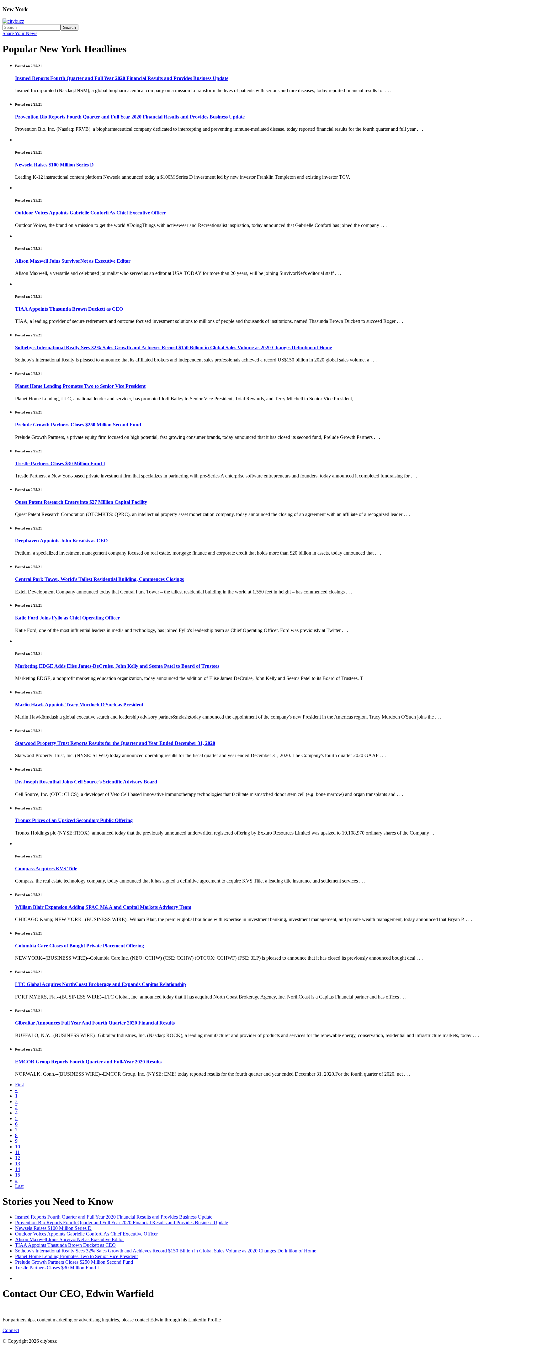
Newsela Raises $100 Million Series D (54, 164)
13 (17, 1163)
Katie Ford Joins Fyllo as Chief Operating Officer (67, 617)
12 (17, 1158)
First (19, 1084)
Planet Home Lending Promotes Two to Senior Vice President (80, 386)
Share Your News (20, 33)
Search (69, 27)
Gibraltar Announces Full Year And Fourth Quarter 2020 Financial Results (95, 1022)
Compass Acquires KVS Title (46, 868)
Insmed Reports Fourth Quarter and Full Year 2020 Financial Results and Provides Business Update (121, 78)
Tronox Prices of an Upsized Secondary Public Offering (74, 820)
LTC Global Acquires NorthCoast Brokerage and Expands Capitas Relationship (100, 984)
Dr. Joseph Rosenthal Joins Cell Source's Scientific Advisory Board (86, 781)
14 (17, 1169)
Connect (11, 1330)
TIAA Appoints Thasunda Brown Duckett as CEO (69, 309)
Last (19, 1186)
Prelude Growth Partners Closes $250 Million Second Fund (78, 424)
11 (17, 1152)
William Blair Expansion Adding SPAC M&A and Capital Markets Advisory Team (103, 907)
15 (17, 1175)
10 (17, 1146)
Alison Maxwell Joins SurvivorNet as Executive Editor (72, 261)
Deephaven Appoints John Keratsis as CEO (61, 540)
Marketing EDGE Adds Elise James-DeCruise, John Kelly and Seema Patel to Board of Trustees (117, 666)
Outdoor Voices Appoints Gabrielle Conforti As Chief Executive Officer (90, 212)
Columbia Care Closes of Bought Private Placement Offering (79, 945)
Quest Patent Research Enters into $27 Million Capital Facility (81, 502)
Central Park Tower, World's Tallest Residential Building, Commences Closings (99, 579)
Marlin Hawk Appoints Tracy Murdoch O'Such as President (79, 704)
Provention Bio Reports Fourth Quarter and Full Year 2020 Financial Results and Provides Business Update (130, 116)
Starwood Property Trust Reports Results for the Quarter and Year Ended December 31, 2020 (115, 743)
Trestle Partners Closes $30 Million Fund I (60, 463)
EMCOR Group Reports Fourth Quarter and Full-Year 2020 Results (88, 1061)
